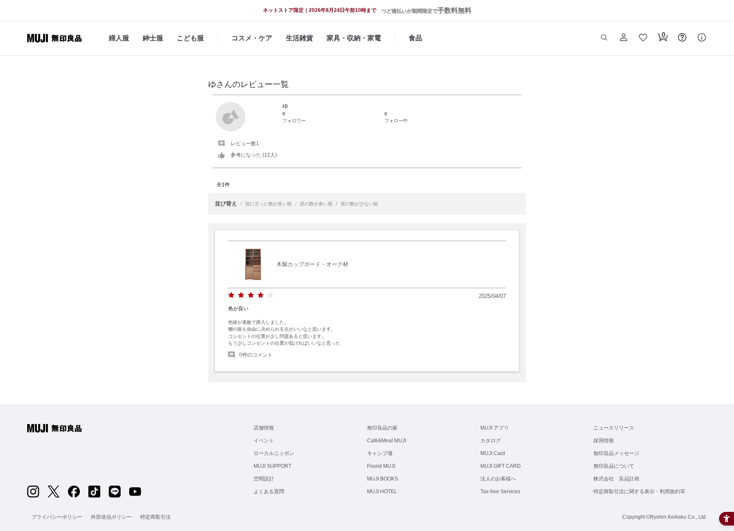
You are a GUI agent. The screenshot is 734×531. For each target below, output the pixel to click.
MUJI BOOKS (382, 479)
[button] (604, 38)
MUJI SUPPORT (272, 466)
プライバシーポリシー (56, 517)
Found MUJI (381, 466)
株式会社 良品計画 (616, 479)
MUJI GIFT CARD (500, 466)
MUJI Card (492, 453)
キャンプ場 (379, 453)
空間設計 (264, 479)
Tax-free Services (500, 491)
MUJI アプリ (494, 428)
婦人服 (119, 38)
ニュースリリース (613, 428)
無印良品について (613, 466)
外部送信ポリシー (111, 517)
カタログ (490, 441)
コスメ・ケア (251, 38)
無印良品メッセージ (616, 453)
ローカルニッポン (274, 453)
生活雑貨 (299, 38)
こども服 (190, 38)
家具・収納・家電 (354, 38)
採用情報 (603, 441)
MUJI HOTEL (382, 491)
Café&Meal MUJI (386, 441)
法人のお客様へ (498, 479)
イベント (264, 441)
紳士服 (153, 38)
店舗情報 (264, 428)
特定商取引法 (155, 517)
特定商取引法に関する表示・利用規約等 (639, 491)
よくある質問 (269, 491)
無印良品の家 (382, 428)
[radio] (231, 295)
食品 (415, 38)
